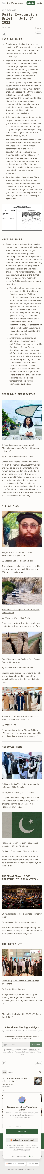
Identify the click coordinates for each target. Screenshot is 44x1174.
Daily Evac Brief (9, 10)
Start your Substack (16, 1164)
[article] (22, 1084)
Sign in (39, 3)
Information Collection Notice (24, 1052)
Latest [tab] (10, 1072)
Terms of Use (33, 1050)
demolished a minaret (19, 350)
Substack (10, 1169)
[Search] (40, 1072)
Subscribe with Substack (23, 1140)
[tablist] (8, 1072)
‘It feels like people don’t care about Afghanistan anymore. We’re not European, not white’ (21, 448)
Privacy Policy (25, 1150)
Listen (39, 28)
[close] (37, 1097)
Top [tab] (4, 1072)
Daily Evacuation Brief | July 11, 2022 (15, 1079)
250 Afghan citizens (32, 359)
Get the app (33, 1164)
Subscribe (31, 3)
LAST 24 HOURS (8, 1084)
